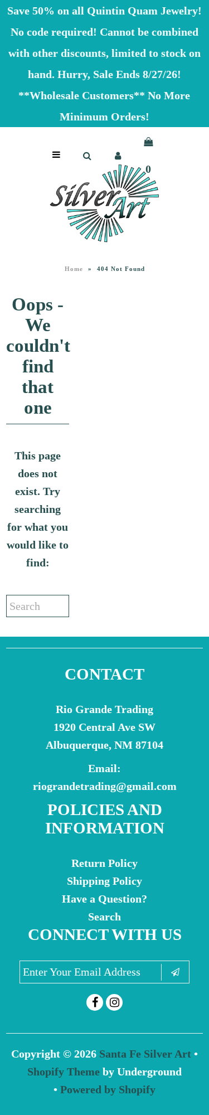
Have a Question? (104, 899)
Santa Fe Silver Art (145, 1054)
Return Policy (104, 863)
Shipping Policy (104, 881)
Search (104, 916)
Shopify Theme (63, 1071)
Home (74, 268)
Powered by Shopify (107, 1089)
